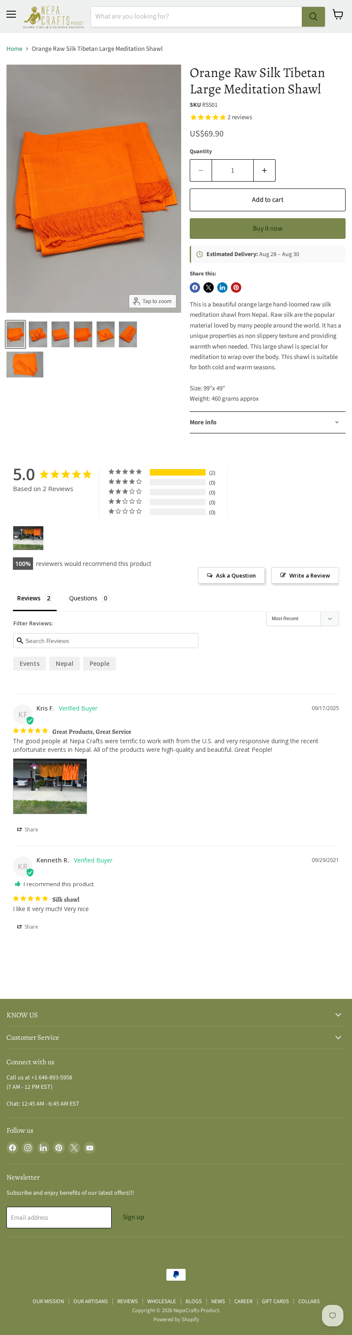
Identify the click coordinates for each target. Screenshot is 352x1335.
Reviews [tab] (28, 598)
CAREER (243, 1301)
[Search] (313, 17)
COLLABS (309, 1301)
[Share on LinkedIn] (222, 287)
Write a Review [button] (309, 575)
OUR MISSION (48, 1301)
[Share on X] (208, 287)
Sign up (133, 1217)
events (29, 663)
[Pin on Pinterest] (236, 287)
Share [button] (30, 829)
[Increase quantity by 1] (265, 170)
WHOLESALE (161, 1301)
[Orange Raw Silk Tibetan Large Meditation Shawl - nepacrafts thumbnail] (25, 364)
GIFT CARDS (275, 1301)
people (99, 663)
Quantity (201, 151)
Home (14, 49)
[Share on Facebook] (195, 287)
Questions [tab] (83, 598)
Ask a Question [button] (236, 575)
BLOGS (193, 1301)
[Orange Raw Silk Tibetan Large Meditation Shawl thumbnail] (15, 334)
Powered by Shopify (176, 1319)
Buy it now (267, 228)
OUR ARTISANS (90, 1301)
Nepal (64, 663)
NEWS (218, 1301)
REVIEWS (127, 1301)
